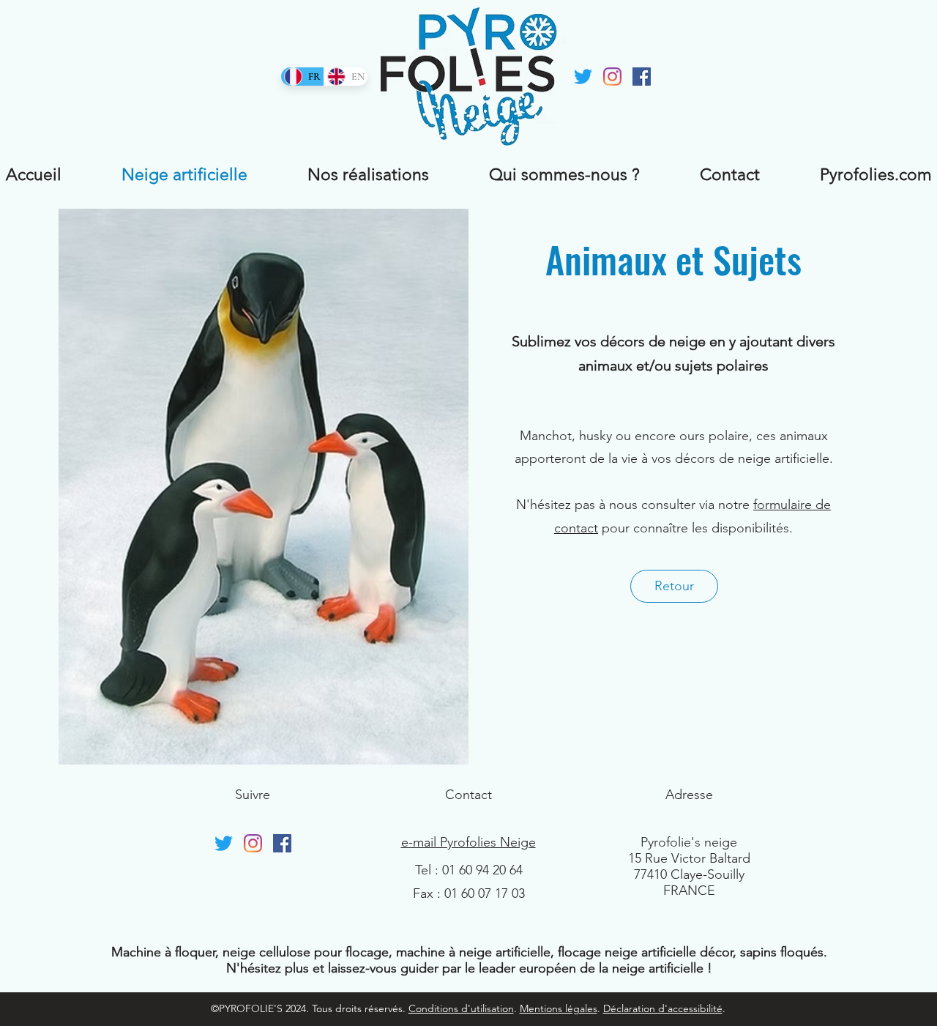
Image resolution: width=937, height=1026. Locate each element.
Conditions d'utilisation (461, 1008)
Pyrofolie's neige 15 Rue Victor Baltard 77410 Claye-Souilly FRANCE (689, 866)
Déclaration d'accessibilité (663, 1008)
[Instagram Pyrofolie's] (612, 76)
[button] (674, 586)
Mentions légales (558, 1008)
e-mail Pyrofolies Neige (468, 842)
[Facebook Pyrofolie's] (641, 76)
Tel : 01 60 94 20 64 (469, 870)
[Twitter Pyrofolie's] (583, 76)
